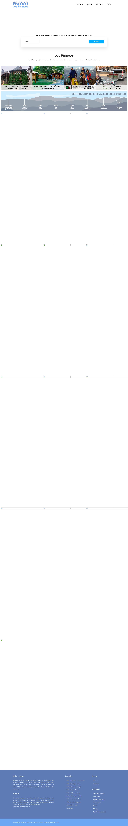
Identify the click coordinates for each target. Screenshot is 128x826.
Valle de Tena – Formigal (74, 787)
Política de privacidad (26, 822)
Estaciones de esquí (98, 793)
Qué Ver (89, 4)
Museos (95, 780)
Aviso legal (17, 822)
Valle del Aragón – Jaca (73, 784)
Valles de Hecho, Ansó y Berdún (76, 780)
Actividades (99, 4)
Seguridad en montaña (99, 812)
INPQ (54, 822)
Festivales (96, 784)
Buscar (96, 41)
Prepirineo (70, 808)
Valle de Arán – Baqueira (74, 802)
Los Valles (79, 4)
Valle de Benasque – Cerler (74, 796)
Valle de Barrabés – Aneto (74, 799)
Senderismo (96, 796)
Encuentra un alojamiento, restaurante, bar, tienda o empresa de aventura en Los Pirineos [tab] (64, 35)
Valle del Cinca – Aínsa (73, 793)
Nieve (109, 4)
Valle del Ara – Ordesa (73, 790)
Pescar (95, 806)
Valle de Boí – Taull (72, 805)
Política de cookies (38, 822)
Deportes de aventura (99, 799)
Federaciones (97, 802)
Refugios (95, 809)
